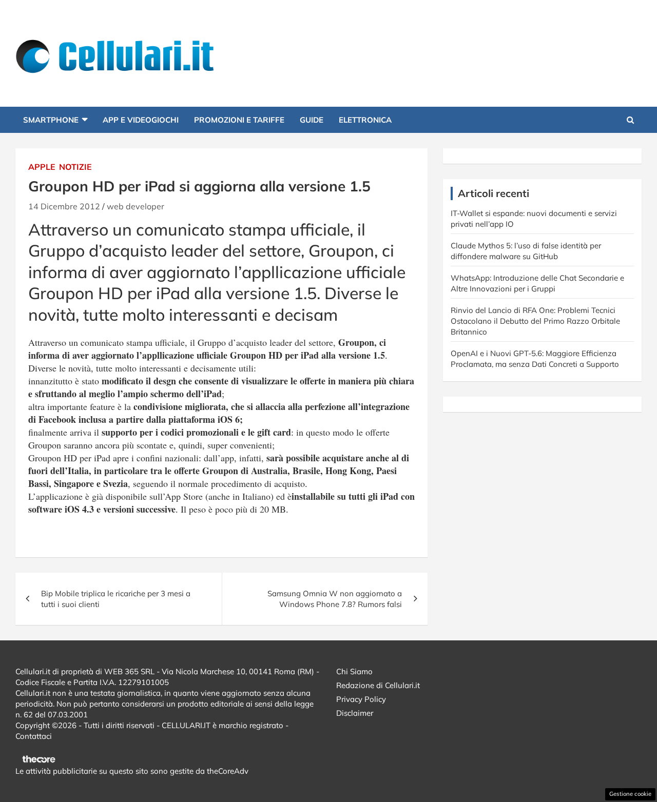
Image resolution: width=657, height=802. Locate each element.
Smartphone (51, 120)
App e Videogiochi (141, 120)
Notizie (75, 167)
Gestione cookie (630, 793)
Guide (311, 120)
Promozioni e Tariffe (239, 120)
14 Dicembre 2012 (64, 206)
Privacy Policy (361, 699)
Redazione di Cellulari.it (378, 685)
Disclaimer (354, 713)
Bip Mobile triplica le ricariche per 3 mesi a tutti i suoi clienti (115, 599)
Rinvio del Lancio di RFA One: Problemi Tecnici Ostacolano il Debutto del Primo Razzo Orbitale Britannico (535, 321)
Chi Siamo (354, 671)
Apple (41, 167)
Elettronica (365, 120)
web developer (135, 206)
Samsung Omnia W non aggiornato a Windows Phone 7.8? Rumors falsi (334, 599)
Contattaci (33, 736)
